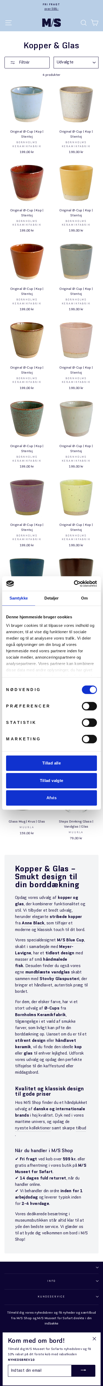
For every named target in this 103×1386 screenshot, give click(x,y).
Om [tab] (84, 598)
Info (51, 1281)
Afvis (51, 797)
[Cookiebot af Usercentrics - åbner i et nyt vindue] (74, 583)
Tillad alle (51, 763)
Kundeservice (51, 1297)
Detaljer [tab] (51, 598)
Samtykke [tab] (19, 598)
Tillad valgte (51, 780)
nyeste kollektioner (33, 1128)
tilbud (81, 1128)
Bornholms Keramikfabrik (40, 1015)
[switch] (89, 706)
